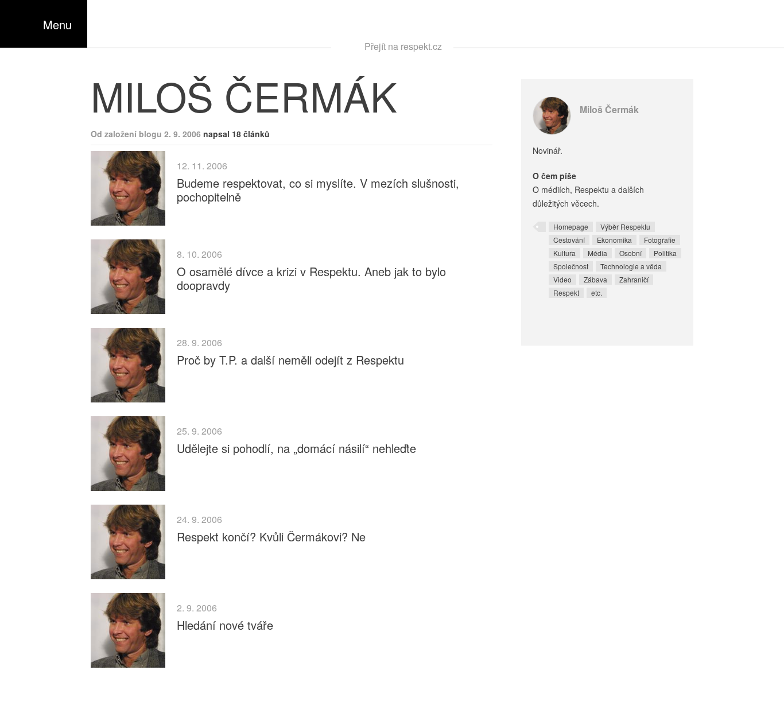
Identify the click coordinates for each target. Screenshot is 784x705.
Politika (665, 253)
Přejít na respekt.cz (403, 46)
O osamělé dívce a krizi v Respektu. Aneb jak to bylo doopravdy (311, 278)
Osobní (630, 253)
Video (562, 279)
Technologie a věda (631, 266)
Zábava (595, 279)
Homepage (570, 226)
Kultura (564, 253)
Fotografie (660, 240)
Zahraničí (634, 279)
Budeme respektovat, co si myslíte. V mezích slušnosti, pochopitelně (318, 190)
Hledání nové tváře (225, 625)
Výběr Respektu (625, 226)
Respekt (566, 292)
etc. (596, 292)
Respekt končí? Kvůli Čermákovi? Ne (271, 536)
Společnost (570, 266)
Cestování (569, 240)
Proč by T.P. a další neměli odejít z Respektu (290, 359)
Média (597, 253)
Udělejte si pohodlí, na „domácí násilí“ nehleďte (296, 448)
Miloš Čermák (609, 109)
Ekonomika (614, 240)
